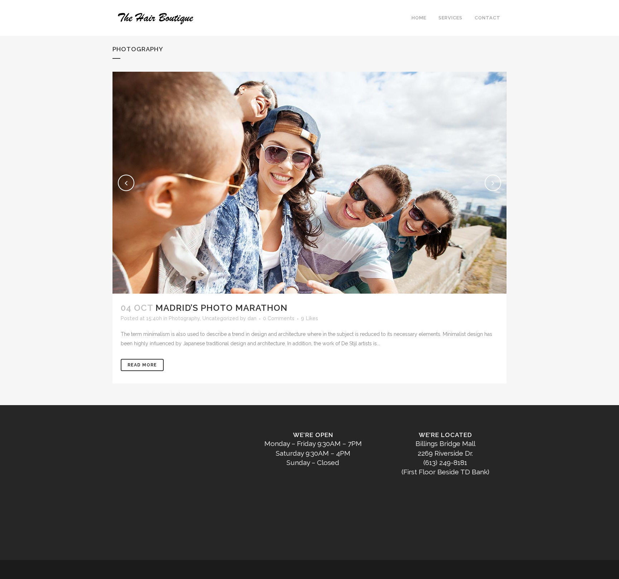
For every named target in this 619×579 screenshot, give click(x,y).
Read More (142, 364)
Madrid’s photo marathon (221, 308)
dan (252, 318)
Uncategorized (220, 318)
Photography (184, 318)
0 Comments (278, 318)
